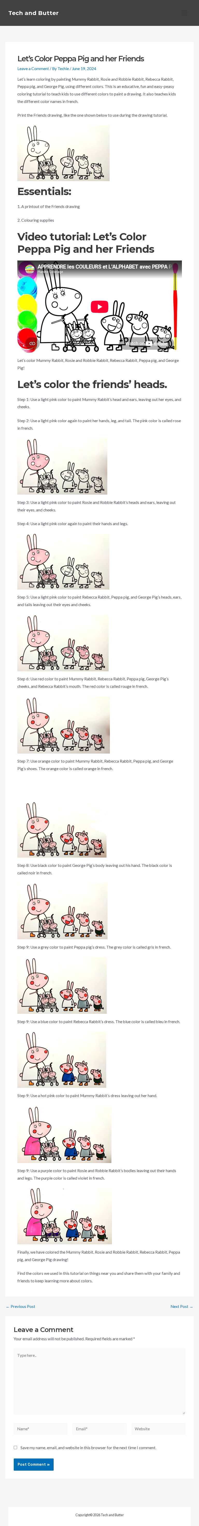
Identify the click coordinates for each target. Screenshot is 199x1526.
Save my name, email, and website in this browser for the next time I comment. (88, 1447)
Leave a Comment (33, 68)
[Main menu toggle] (184, 12)
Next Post (181, 1307)
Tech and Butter (33, 13)
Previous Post (20, 1307)
